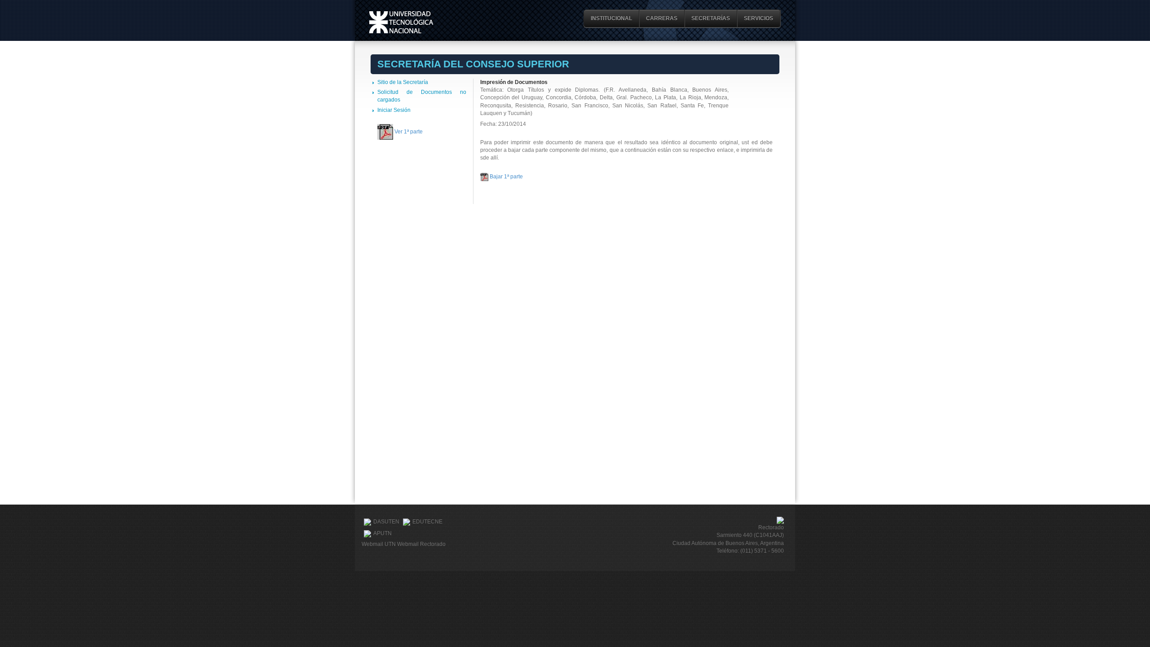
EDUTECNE (427, 521)
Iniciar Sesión (394, 110)
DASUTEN (386, 521)
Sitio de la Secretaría (402, 82)
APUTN (382, 533)
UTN (401, 22)
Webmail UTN (379, 544)
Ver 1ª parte (408, 132)
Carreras (661, 18)
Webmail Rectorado (421, 544)
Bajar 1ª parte (506, 176)
